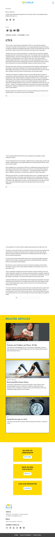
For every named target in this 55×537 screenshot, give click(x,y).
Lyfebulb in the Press (17, 521)
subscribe (27, 488)
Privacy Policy (37, 535)
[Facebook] (18, 30)
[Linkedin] (11, 30)
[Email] (14, 30)
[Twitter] (7, 30)
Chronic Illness (11, 35)
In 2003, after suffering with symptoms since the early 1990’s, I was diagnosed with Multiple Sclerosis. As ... (26, 15)
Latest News (9, 521)
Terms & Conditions (25, 535)
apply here (27, 457)
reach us (27, 473)
